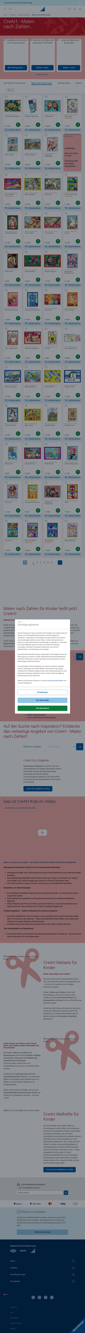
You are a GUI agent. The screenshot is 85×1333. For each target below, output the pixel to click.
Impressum (28, 683)
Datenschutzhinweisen (55, 680)
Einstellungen (42, 692)
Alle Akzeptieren (42, 708)
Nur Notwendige (42, 700)
